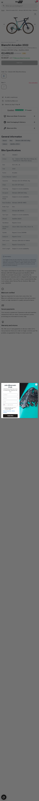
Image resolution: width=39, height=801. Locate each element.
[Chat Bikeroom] (3, 797)
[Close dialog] (36, 384)
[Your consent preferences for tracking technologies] (37, 600)
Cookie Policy (9, 410)
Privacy (4, 410)
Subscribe (10, 416)
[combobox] (5, 405)
